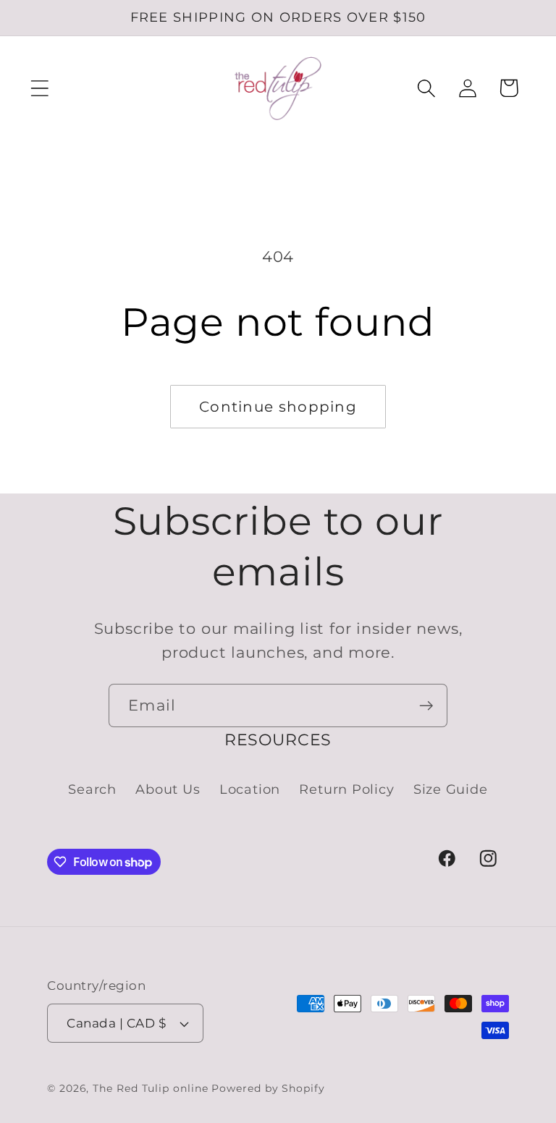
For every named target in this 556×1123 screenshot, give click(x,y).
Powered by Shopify (267, 1088)
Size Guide (450, 789)
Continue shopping (278, 406)
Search (92, 789)
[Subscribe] (426, 706)
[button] (39, 88)
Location (249, 789)
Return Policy (346, 789)
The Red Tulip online (150, 1088)
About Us (167, 789)
